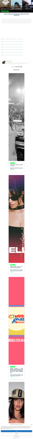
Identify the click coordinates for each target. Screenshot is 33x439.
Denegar (16, 433)
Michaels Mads (8, 60)
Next (31, 5)
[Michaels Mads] (4, 62)
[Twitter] (30, 61)
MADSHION (5, 11)
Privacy (18, 437)
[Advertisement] (16, 31)
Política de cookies (15, 437)
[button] (31, 424)
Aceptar (16, 431)
